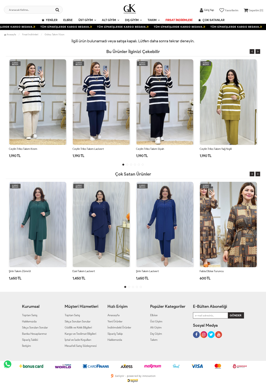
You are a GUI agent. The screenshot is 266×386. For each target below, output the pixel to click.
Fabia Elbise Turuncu (212, 271)
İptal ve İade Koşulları (78, 340)
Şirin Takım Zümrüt (20, 271)
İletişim (26, 346)
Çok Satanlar (213, 20)
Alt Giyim (109, 20)
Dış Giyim (132, 20)
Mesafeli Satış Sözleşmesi (81, 346)
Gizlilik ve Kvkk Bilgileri (78, 327)
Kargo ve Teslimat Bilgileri (80, 333)
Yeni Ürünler (114, 321)
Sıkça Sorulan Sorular (35, 327)
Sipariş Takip (115, 333)
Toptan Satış (29, 315)
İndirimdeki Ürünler (119, 327)
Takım (152, 20)
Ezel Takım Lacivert (83, 271)
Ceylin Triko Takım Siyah (101, 149)
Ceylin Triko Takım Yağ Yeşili (167, 149)
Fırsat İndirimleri (179, 20)
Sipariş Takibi (30, 340)
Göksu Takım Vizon (54, 34)
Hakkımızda (29, 321)
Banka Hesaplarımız (34, 333)
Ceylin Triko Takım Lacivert (39, 149)
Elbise (68, 20)
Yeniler (51, 20)
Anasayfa (11, 34)
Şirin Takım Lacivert (147, 271)
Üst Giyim (85, 20)
